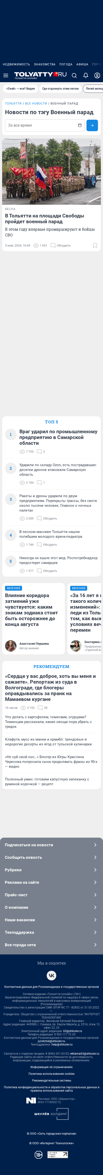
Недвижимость (16, 64)
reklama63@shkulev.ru (84, 1053)
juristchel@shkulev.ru (51, 1041)
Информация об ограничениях (51, 1067)
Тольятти (13, 103)
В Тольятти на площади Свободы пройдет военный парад (44, 218)
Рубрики (13, 869)
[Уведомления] (86, 75)
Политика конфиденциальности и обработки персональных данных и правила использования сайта (51, 1089)
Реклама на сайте (22, 882)
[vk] (51, 975)
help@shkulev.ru (62, 1044)
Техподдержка (19, 932)
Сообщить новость (23, 857)
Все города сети (20, 944)
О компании (16, 907)
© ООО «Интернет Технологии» (51, 1143)
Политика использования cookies (51, 1074)
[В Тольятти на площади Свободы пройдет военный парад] (51, 172)
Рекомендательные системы (51, 1080)
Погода (66, 64)
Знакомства (45, 64)
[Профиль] (97, 75)
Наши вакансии (20, 919)
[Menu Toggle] (5, 75)
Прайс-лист (16, 894)
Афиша (82, 64)
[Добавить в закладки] (95, 245)
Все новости (36, 103)
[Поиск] (74, 75)
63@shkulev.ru (72, 1031)
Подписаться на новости (29, 844)
